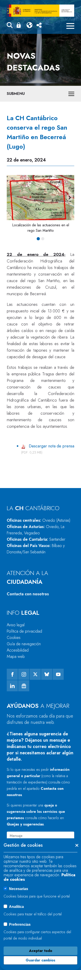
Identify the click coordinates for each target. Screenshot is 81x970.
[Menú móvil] (70, 26)
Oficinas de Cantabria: (36, 539)
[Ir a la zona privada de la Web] (19, 25)
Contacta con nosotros (28, 594)
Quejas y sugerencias (25, 824)
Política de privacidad (24, 631)
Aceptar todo (40, 950)
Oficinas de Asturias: (35, 530)
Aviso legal (16, 625)
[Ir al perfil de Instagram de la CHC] (23, 674)
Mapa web (16, 656)
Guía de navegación (24, 644)
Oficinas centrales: (38, 520)
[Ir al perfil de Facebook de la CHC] (12, 674)
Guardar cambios (40, 960)
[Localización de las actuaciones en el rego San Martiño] (40, 197)
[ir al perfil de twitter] (35, 674)
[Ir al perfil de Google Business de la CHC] (23, 685)
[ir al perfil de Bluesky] (46, 674)
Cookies (13, 637)
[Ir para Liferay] (40, 11)
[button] (10, 25)
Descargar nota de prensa (51, 446)
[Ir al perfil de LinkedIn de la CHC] (12, 685)
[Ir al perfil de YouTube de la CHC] (58, 674)
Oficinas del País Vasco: (36, 549)
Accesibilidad (18, 650)
